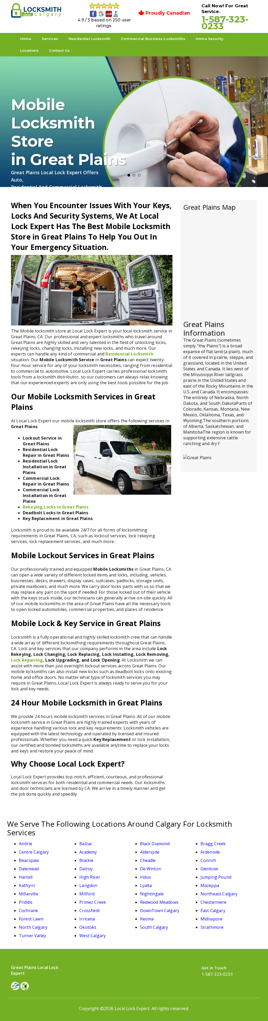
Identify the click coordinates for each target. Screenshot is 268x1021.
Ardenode (210, 852)
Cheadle (148, 860)
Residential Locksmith (89, 39)
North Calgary (33, 927)
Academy (88, 852)
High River (89, 877)
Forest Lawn (31, 919)
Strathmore (212, 927)
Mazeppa (209, 885)
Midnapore (211, 919)
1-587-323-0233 (225, 23)
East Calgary (212, 910)
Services (50, 39)
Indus (145, 877)
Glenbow (209, 869)
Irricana (87, 919)
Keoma (147, 919)
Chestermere (213, 902)
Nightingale (152, 894)
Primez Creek (92, 902)
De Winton (150, 869)
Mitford (86, 894)
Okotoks (87, 927)
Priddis (25, 902)
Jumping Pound (215, 877)
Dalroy (86, 869)
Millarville (28, 894)
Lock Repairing (27, 660)
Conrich (208, 860)
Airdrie (25, 844)
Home (25, 39)
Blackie (86, 860)
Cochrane (28, 910)
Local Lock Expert (132, 1008)
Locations (29, 50)
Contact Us (59, 50)
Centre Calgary (34, 852)
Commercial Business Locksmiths (153, 39)
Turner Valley (32, 935)
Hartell (25, 877)
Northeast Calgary (219, 894)
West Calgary (92, 935)
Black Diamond (155, 844)
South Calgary (154, 927)
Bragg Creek (213, 844)
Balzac (85, 844)
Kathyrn (27, 885)
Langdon (88, 885)
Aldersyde (149, 852)
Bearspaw (29, 860)
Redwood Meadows (159, 902)
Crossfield (89, 910)
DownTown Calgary (160, 910)
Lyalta (146, 885)
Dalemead (29, 869)
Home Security (210, 39)
